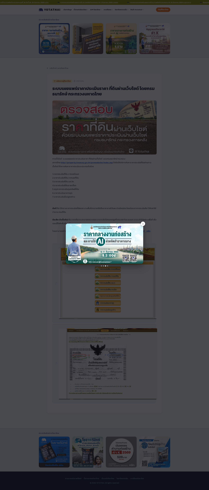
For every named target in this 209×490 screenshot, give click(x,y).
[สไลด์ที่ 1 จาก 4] (101, 265)
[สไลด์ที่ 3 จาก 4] (105, 265)
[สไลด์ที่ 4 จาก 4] (107, 265)
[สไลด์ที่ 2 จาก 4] (103, 265)
